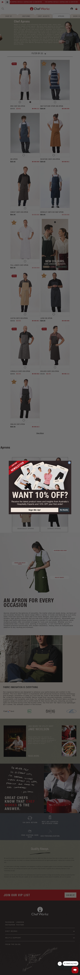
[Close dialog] (69, 463)
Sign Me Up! (35, 510)
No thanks (64, 510)
